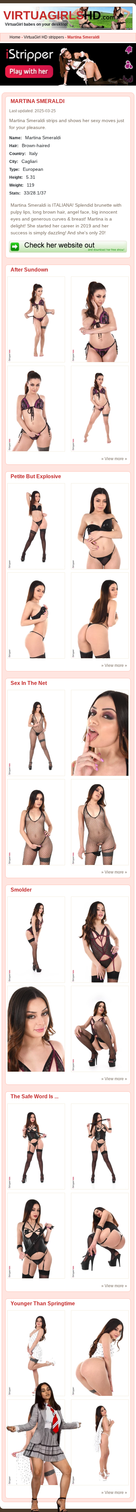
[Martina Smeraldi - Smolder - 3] (100, 1028)
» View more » (114, 458)
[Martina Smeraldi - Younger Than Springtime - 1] (100, 1353)
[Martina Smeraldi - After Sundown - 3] (100, 408)
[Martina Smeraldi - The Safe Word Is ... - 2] (36, 1235)
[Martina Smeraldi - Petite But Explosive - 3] (100, 615)
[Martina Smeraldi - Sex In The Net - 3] (100, 822)
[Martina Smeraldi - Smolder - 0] (36, 939)
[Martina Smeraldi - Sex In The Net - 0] (36, 732)
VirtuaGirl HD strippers (44, 37)
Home (15, 37)
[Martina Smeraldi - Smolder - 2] (36, 1028)
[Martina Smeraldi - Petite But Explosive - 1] (100, 526)
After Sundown (29, 270)
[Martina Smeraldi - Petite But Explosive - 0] (36, 526)
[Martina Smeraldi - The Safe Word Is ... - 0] (36, 1146)
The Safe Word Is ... (34, 1096)
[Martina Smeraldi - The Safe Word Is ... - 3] (100, 1235)
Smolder (21, 890)
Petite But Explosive (36, 476)
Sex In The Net (29, 683)
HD (59, 15)
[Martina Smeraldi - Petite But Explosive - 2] (36, 615)
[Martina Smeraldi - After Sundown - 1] (100, 319)
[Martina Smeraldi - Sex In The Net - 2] (36, 822)
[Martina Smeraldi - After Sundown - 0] (36, 319)
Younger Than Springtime (43, 1303)
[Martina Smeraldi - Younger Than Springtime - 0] (36, 1353)
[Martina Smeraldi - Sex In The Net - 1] (100, 732)
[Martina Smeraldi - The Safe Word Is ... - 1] (100, 1146)
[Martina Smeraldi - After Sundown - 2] (36, 408)
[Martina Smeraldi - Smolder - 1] (100, 939)
